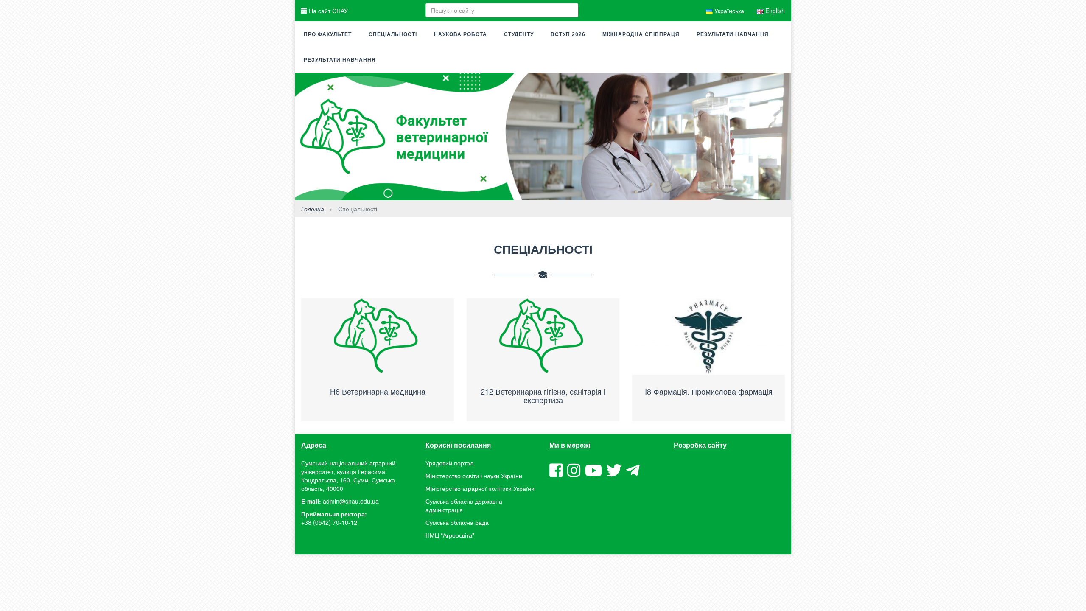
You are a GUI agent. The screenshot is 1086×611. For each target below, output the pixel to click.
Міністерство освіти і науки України (473, 475)
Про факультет (328, 34)
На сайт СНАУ (327, 10)
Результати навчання (733, 34)
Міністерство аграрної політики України (480, 488)
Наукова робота (460, 34)
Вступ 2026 (568, 34)
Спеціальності (393, 34)
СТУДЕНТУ (519, 34)
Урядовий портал (449, 463)
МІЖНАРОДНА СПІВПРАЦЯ (641, 34)
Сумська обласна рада (457, 522)
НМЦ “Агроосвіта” (449, 535)
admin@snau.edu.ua (351, 501)
